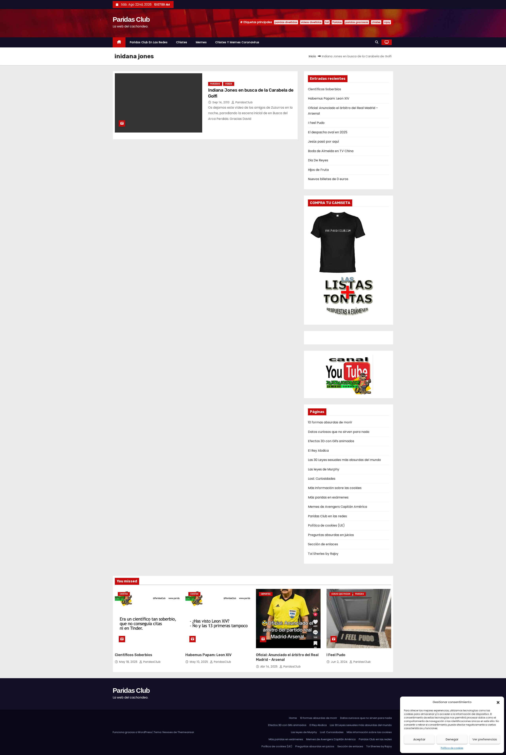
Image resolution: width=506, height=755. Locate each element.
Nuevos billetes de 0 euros (328, 179)
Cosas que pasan (340, 593)
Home (293, 718)
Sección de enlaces (323, 544)
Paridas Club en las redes (149, 42)
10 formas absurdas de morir (330, 422)
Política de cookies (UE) (326, 525)
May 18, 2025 (128, 662)
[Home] (119, 42)
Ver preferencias (484, 739)
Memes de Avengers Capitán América (337, 506)
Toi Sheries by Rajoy (323, 553)
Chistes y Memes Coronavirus (237, 42)
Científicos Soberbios (324, 89)
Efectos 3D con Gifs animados (331, 441)
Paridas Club (131, 19)
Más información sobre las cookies (335, 488)
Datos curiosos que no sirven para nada (338, 432)
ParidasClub (243, 102)
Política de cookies (452, 748)
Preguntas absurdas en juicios (331, 535)
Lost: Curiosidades (321, 478)
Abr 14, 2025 (269, 666)
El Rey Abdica (318, 450)
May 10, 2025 (199, 662)
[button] (498, 702)
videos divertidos (311, 22)
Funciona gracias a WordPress (133, 732)
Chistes (181, 42)
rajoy (387, 22)
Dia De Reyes (318, 160)
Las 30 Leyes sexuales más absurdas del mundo (344, 460)
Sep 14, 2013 (221, 102)
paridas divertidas (286, 22)
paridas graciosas (356, 22)
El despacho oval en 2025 (327, 132)
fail (327, 22)
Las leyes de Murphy (323, 469)
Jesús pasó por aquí (323, 141)
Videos (228, 83)
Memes (201, 42)
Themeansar (185, 732)
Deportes (266, 593)
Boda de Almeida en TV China (330, 151)
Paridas (337, 22)
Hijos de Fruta (318, 169)
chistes (376, 22)
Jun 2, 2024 (339, 662)
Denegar (452, 739)
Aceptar (419, 739)
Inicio (312, 56)
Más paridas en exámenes (328, 497)
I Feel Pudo (316, 122)
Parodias (215, 83)
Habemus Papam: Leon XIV (328, 98)
